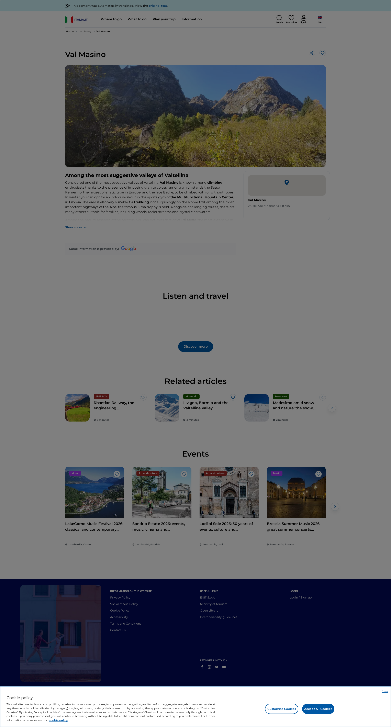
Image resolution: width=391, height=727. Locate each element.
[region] (195, 706)
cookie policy (58, 720)
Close (385, 691)
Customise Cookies (281, 709)
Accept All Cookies (318, 709)
